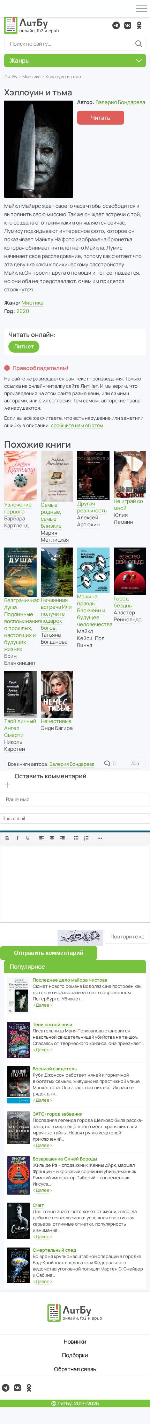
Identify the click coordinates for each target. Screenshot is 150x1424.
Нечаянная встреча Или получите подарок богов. (56, 613)
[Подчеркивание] (28, 838)
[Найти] (139, 44)
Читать (100, 117)
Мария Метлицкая (55, 536)
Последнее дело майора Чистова (70, 980)
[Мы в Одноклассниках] (139, 25)
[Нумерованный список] (86, 838)
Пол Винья (91, 642)
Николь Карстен (14, 745)
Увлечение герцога (18, 508)
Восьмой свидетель (55, 1068)
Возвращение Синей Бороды (65, 1159)
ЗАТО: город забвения (57, 1114)
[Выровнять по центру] (52, 838)
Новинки (75, 1341)
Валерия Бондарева (120, 102)
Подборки (75, 1355)
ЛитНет (89, 386)
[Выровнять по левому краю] (41, 838)
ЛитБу (10, 76)
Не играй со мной (128, 504)
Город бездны (123, 602)
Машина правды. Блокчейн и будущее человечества (94, 610)
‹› (42, 1005)
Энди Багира (57, 728)
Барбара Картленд (16, 522)
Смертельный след (54, 1250)
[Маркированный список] (76, 838)
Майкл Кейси (85, 635)
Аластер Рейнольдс (127, 616)
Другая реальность (92, 507)
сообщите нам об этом (77, 425)
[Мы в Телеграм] (116, 25)
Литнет (24, 346)
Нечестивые (56, 721)
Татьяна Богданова (54, 638)
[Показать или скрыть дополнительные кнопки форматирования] (100, 838)
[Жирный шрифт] (7, 838)
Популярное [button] (27, 966)
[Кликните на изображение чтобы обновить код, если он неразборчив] (80, 938)
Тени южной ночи (52, 1024)
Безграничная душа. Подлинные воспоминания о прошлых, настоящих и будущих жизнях (22, 625)
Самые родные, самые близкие (51, 515)
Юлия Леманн (123, 518)
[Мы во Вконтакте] (127, 25)
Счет (38, 1205)
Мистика (31, 76)
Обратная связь (75, 1369)
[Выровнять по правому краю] (62, 838)
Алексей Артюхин (88, 521)
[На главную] (31, 25)
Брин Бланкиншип (19, 659)
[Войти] (8, 8)
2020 (22, 311)
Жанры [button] (20, 60)
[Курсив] (17, 838)
